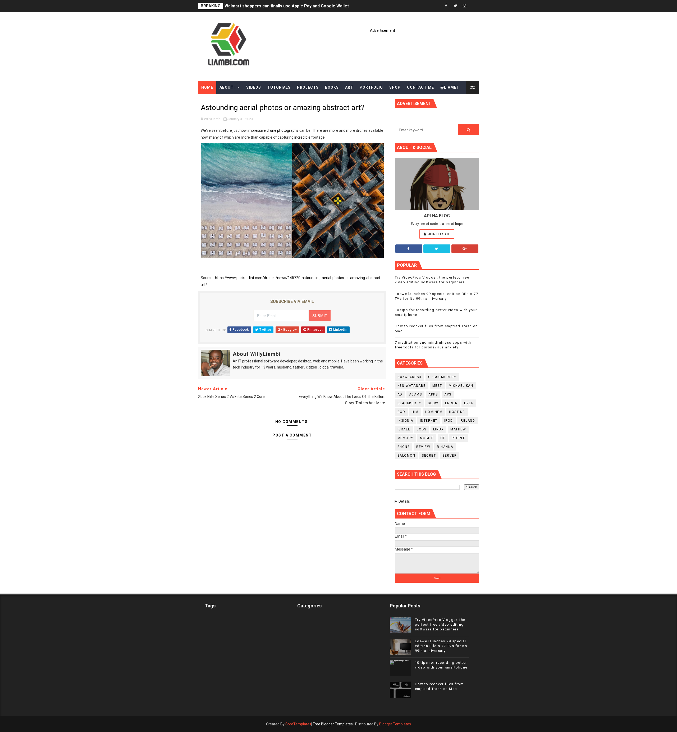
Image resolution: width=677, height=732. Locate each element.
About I (227, 87)
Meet (437, 386)
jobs (422, 429)
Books (332, 87)
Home (207, 87)
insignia (405, 420)
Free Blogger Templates (333, 724)
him (415, 412)
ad (399, 394)
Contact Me (420, 87)
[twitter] (455, 6)
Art (349, 87)
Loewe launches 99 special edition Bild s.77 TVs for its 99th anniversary (441, 646)
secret (429, 455)
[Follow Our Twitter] (436, 248)
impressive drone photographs (273, 130)
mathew (458, 429)
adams (415, 394)
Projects (308, 87)
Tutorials (279, 87)
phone (403, 447)
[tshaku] (474, 6)
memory (405, 438)
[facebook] (446, 6)
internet (429, 420)
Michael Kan (461, 386)
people (458, 438)
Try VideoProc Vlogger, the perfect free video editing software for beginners (440, 624)
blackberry (409, 403)
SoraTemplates (298, 724)
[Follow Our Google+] (464, 248)
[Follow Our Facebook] (408, 248)
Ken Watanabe (411, 386)
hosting (457, 412)
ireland (467, 420)
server (449, 455)
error (451, 403)
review (423, 447)
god (401, 412)
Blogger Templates (395, 724)
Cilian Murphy (442, 377)
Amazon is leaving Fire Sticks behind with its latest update (283, 5)
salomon (406, 455)
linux (438, 429)
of (442, 438)
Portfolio (371, 87)
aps (447, 394)
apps (433, 394)
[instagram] (465, 6)
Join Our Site (438, 234)
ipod (448, 420)
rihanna (445, 447)
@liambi (449, 87)
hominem (434, 412)
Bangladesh (409, 377)
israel (403, 429)
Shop (395, 87)
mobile (427, 438)
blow (433, 403)
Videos (253, 87)
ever (469, 403)
